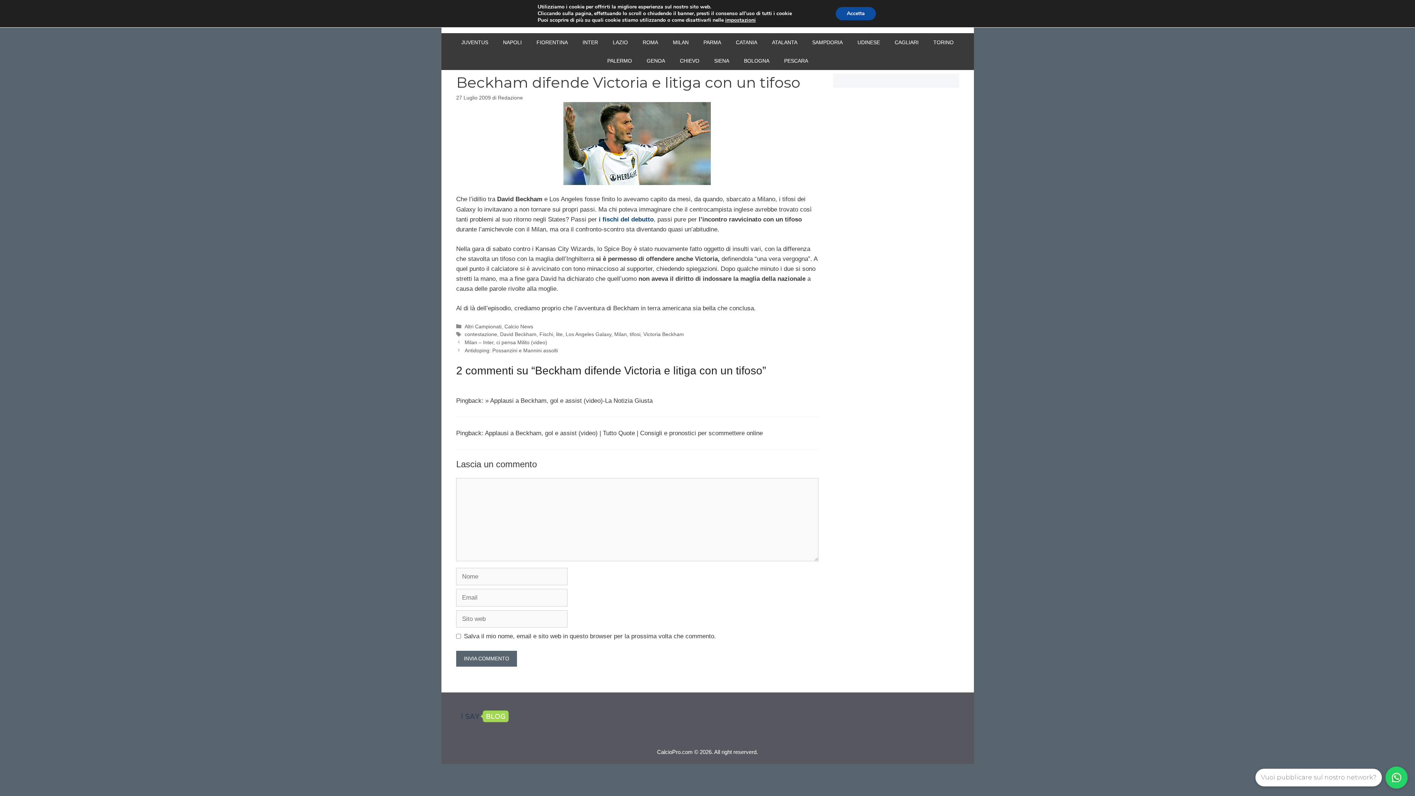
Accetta (856, 13)
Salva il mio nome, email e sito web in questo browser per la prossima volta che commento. (590, 636)
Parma (712, 42)
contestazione (481, 334)
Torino (943, 42)
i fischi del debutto (626, 219)
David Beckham (518, 334)
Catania (746, 42)
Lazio (620, 42)
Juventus (474, 42)
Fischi (546, 334)
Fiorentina (552, 42)
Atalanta (784, 42)
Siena (721, 61)
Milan (681, 42)
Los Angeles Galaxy (588, 334)
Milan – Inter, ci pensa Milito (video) (506, 342)
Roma (650, 42)
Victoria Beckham (663, 334)
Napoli (512, 42)
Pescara (796, 61)
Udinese (868, 42)
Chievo (689, 61)
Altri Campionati (483, 326)
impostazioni (740, 20)
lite (559, 334)
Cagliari (907, 42)
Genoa (656, 61)
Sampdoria (827, 42)
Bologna (756, 61)
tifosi (635, 334)
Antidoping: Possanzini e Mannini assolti (511, 350)
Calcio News (518, 326)
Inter (590, 42)
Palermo (619, 61)
